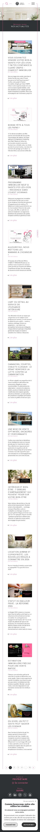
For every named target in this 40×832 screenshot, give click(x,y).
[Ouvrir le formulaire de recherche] (6, 3)
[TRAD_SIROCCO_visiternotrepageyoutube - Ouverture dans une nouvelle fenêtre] (30, 795)
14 (29, 767)
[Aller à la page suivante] (33, 767)
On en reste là (28, 801)
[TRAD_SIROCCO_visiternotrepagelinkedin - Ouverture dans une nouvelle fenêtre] (15, 795)
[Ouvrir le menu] (33, 3)
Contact (37, 233)
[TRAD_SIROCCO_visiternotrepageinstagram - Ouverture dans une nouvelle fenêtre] (20, 795)
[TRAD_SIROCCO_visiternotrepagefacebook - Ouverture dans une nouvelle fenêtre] (10, 795)
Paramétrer (10, 825)
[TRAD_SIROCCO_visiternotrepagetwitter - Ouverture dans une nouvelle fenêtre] (25, 795)
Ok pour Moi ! (29, 825)
